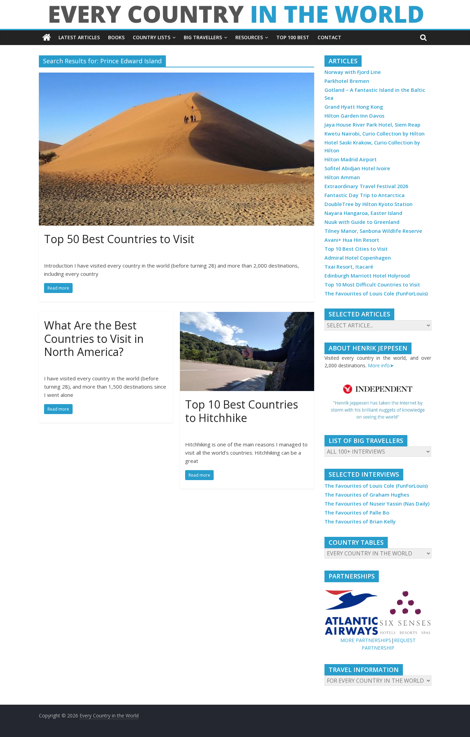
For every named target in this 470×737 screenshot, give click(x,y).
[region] (377, 402)
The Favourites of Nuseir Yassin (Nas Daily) (376, 503)
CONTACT (329, 37)
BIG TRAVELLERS (203, 37)
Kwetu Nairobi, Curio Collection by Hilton (374, 133)
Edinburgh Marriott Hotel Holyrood (367, 275)
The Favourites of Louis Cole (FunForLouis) (376, 293)
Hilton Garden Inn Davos (354, 115)
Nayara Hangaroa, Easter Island (363, 213)
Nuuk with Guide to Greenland (361, 222)
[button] (377, 402)
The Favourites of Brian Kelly (360, 521)
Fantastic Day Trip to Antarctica (364, 195)
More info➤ (381, 365)
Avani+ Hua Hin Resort (351, 240)
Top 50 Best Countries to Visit (119, 238)
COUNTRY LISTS (151, 37)
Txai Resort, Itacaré (348, 266)
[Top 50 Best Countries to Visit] (176, 76)
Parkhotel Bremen (346, 81)
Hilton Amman (342, 177)
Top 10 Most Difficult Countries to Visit (372, 284)
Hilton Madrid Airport (350, 159)
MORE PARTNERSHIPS (365, 640)
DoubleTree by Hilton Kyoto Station (368, 204)
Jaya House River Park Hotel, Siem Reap (372, 124)
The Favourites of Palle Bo (356, 512)
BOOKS (116, 37)
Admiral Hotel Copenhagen (357, 257)
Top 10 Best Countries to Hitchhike (241, 411)
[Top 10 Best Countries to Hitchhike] (247, 316)
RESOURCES (249, 37)
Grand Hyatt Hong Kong (353, 107)
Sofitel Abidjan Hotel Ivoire (357, 168)
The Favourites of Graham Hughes (366, 494)
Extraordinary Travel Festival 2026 (366, 186)
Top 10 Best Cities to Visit (356, 249)
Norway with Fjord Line (352, 72)
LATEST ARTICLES (79, 37)
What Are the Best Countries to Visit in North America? (94, 338)
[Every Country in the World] (46, 37)
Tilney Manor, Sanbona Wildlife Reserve (373, 231)
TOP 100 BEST (292, 37)
